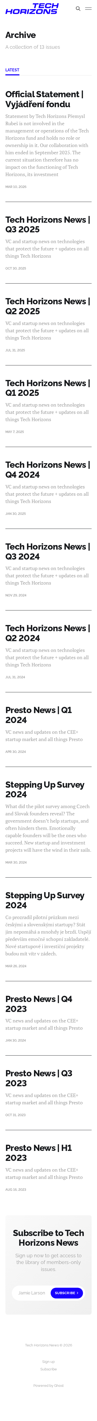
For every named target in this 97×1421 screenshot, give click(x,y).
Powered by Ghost (48, 1386)
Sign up (48, 1362)
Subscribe (48, 1369)
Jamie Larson (46, 1293)
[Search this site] (78, 9)
